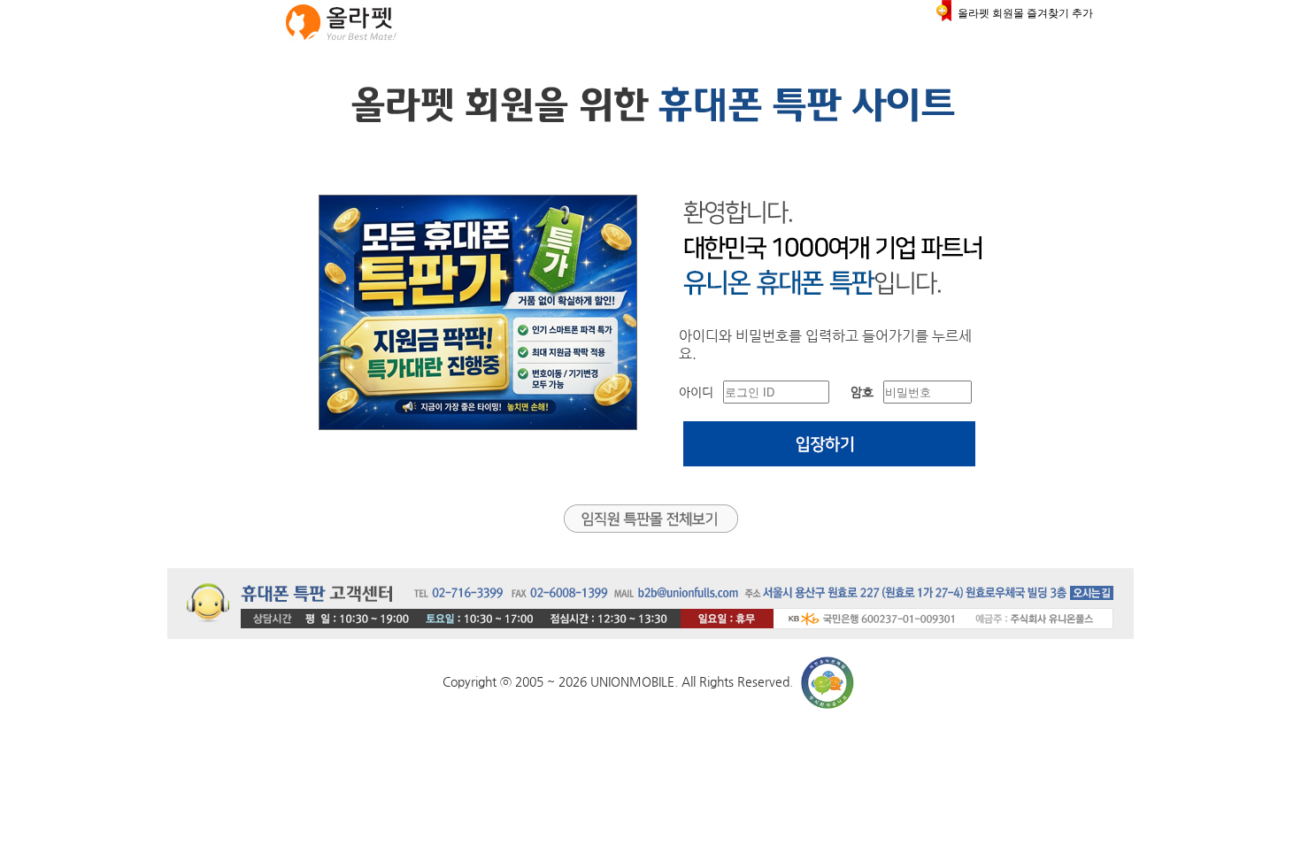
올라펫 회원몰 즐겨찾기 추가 (1025, 13)
